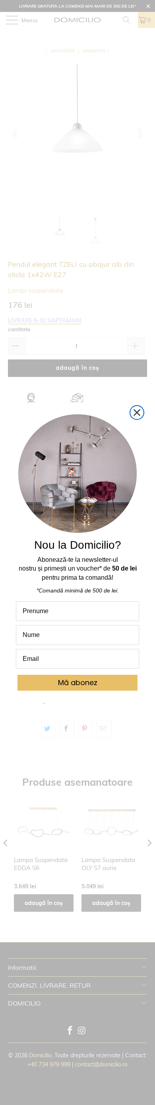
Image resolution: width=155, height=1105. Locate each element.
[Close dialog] (137, 412)
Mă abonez (77, 682)
